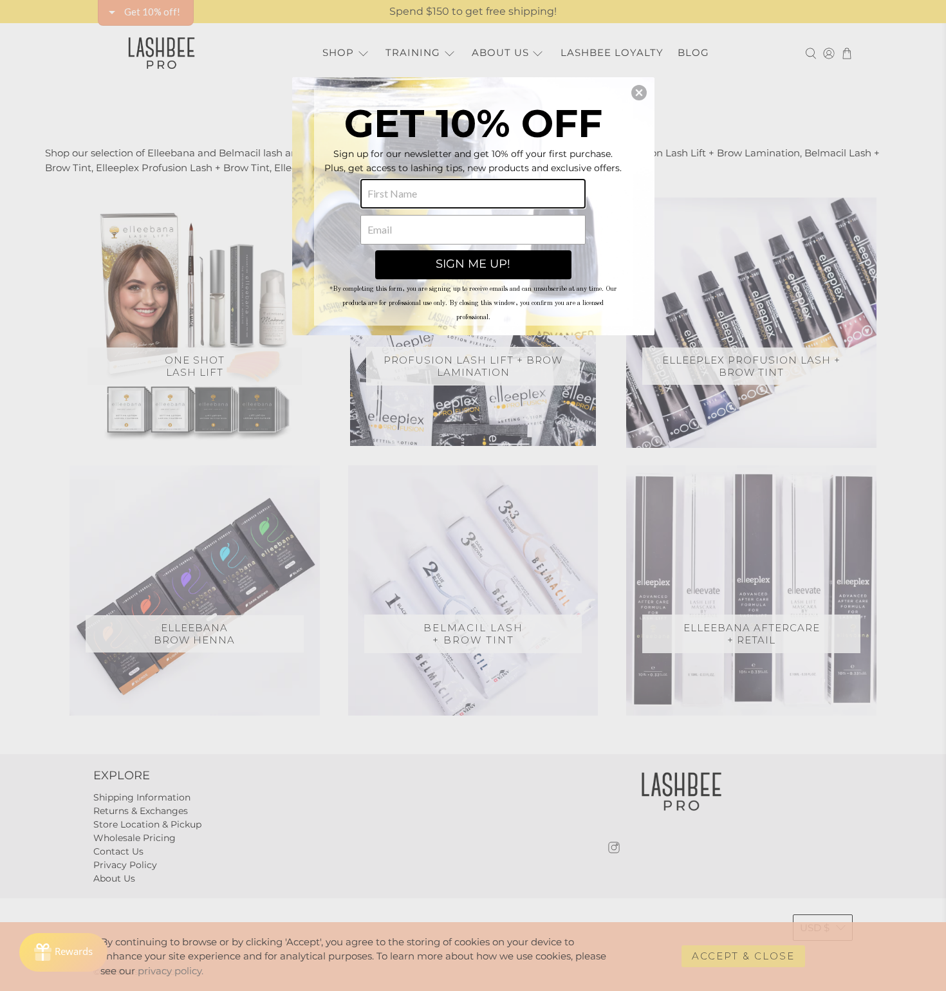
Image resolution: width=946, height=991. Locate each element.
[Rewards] (63, 952)
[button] (639, 92)
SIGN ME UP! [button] (473, 264)
